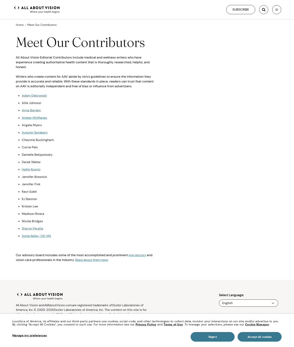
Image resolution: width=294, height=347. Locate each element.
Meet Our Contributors (42, 25)
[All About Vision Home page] (37, 9)
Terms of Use (173, 324)
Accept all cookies (260, 337)
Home (20, 25)
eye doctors (137, 255)
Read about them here (91, 260)
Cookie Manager (257, 324)
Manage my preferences (29, 335)
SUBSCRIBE (240, 9)
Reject (213, 337)
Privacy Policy (146, 324)
